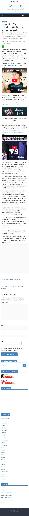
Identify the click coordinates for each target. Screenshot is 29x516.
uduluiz (4, 41)
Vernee (4, 435)
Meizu (3, 425)
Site (2, 341)
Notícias (3, 464)
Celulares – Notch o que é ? (11, 279)
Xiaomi (4, 43)
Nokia (3, 428)
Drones (3, 450)
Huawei (3, 459)
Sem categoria (4, 471)
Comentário (4, 302)
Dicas (2, 447)
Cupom (2, 490)
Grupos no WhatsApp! (6, 497)
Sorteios (3, 476)
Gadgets (3, 454)
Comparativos (4, 440)
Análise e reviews (5, 418)
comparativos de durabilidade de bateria (13, 130)
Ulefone (3, 479)
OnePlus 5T (16, 202)
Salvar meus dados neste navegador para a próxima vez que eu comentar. (12, 349)
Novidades (3, 467)
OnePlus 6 (6, 57)
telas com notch (14, 104)
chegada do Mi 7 (20, 55)
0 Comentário (12, 41)
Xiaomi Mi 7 (8, 43)
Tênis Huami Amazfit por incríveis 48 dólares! (13, 287)
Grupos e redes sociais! (6, 495)
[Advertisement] (14, 258)
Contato (3, 488)
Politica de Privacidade (6, 500)
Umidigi (4, 432)
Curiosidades (4, 445)
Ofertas (3, 469)
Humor (2, 462)
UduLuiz (14, 5)
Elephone (4, 423)
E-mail (3, 334)
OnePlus (19, 41)
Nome (3, 325)
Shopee (3, 474)
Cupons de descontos (6, 492)
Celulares (3, 421)
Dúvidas (4, 21)
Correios (3, 442)
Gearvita (3, 457)
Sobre (2, 502)
